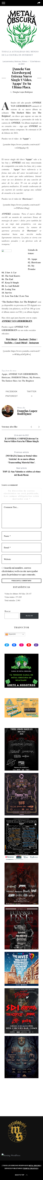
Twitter (32, 339)
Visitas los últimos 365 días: (15, 593)
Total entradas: (10, 600)
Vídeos (24, 61)
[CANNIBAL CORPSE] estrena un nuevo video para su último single (21, 440)
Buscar (8, 611)
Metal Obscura (34, 1165)
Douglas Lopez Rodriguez (23, 92)
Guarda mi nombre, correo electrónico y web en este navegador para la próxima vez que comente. (20, 571)
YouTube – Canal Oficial (15, 342)
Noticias (17, 61)
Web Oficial (11, 339)
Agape (4, 373)
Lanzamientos (8, 61)
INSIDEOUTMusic (19, 377)
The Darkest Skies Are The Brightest (18, 380)
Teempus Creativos (30, 1168)
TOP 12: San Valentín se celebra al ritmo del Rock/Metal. (21, 471)
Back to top (19, 1175)
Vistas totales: (10, 597)
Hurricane (6, 377)
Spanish (12, 634)
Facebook (23, 339)
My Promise (35, 377)
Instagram (34, 342)
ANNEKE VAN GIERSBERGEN (23, 373)
